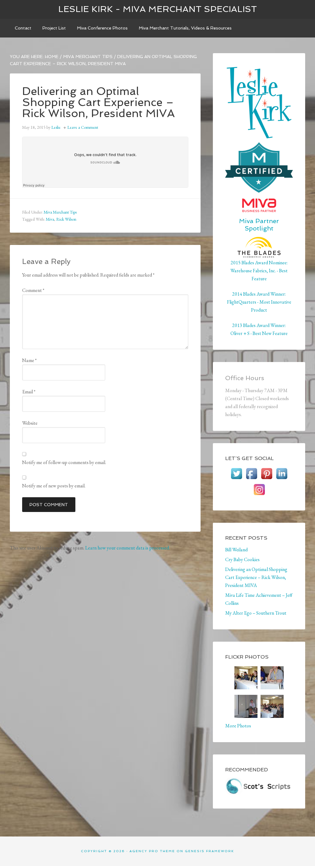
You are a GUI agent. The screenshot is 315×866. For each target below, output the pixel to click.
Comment (33, 290)
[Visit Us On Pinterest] (266, 478)
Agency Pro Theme (152, 851)
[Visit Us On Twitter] (236, 478)
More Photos (238, 725)
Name (29, 360)
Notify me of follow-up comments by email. (64, 462)
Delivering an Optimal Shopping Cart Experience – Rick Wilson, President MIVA (256, 577)
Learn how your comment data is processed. (127, 548)
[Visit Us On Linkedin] (281, 478)
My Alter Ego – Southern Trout (255, 613)
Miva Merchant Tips (60, 212)
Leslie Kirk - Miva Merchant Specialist (157, 9)
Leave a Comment (82, 127)
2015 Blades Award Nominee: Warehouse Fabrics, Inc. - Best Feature (259, 270)
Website (30, 423)
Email (28, 391)
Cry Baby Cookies (242, 559)
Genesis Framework (209, 851)
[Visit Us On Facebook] (251, 478)
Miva (50, 219)
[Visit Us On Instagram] (259, 494)
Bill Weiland (236, 549)
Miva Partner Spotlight (259, 224)
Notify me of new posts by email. (54, 485)
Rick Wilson (66, 219)
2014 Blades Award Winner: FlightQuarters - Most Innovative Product (259, 302)
